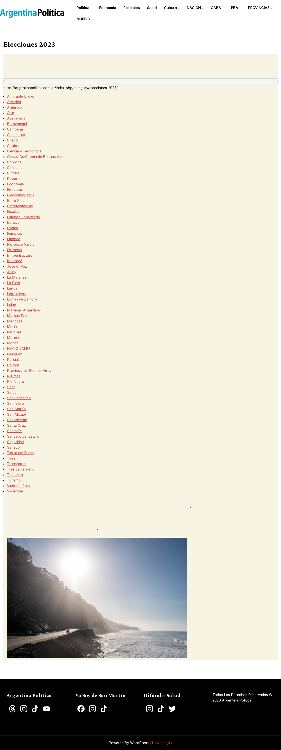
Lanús (12, 288)
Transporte (16, 464)
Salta (11, 387)
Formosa (14, 250)
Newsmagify (162, 743)
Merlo (12, 326)
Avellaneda (16, 118)
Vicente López (19, 485)
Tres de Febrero (20, 469)
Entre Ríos (15, 200)
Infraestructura (19, 255)
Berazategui (17, 124)
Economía (107, 7)
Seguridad (15, 442)
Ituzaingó (14, 261)
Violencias (15, 491)
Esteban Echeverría (23, 217)
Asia (10, 113)
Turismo (14, 480)
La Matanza (17, 277)
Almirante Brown (21, 96)
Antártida (14, 107)
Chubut (13, 145)
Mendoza (15, 321)
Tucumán (15, 475)
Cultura (170, 7)
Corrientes (15, 167)
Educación (15, 189)
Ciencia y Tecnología (24, 151)
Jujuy (11, 272)
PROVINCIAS (259, 7)
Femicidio (14, 233)
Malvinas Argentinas (24, 310)
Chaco (12, 140)
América (14, 102)
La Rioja (13, 283)
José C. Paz (17, 266)
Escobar (14, 211)
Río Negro (15, 381)
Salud (152, 7)
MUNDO (83, 19)
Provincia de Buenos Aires (29, 370)
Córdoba (14, 162)
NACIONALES (19, 348)
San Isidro (15, 403)
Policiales (131, 7)
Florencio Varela (20, 244)
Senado (13, 447)
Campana (15, 129)
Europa (13, 222)
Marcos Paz (17, 315)
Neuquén (14, 354)
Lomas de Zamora (22, 299)
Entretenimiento (20, 206)
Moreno (13, 337)
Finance (13, 239)
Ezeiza (12, 228)
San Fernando (19, 398)
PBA (234, 7)
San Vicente (17, 420)
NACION (194, 7)
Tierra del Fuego (20, 453)
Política (83, 7)
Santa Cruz (16, 425)
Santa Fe (14, 431)
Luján (11, 305)
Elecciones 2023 (20, 195)
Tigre (11, 458)
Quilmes (13, 376)
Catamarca (16, 134)
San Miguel (16, 414)
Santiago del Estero (23, 436)
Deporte (14, 178)
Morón (12, 343)
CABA (216, 7)
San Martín (16, 409)
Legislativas (16, 294)
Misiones (14, 332)
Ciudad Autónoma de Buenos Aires (36, 156)
